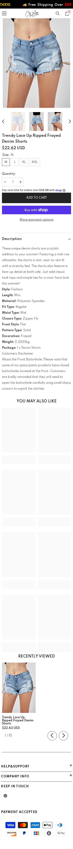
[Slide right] (63, 735)
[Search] (57, 13)
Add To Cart (36, 197)
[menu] (4, 13)
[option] (36, 63)
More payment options (37, 219)
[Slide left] (52, 735)
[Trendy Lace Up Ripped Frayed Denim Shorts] (19, 688)
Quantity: (9, 174)
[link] (19, 456)
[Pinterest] (5, 795)
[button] (3, 121)
